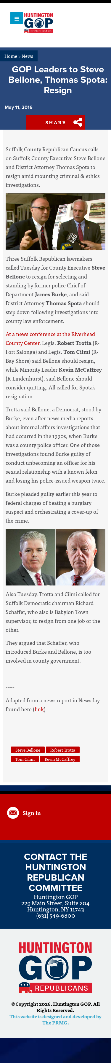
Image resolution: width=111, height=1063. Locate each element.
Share (55, 122)
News (27, 56)
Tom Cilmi (25, 759)
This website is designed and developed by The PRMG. (55, 1019)
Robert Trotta (62, 750)
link (39, 709)
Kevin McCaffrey (60, 759)
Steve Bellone (27, 750)
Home (12, 56)
